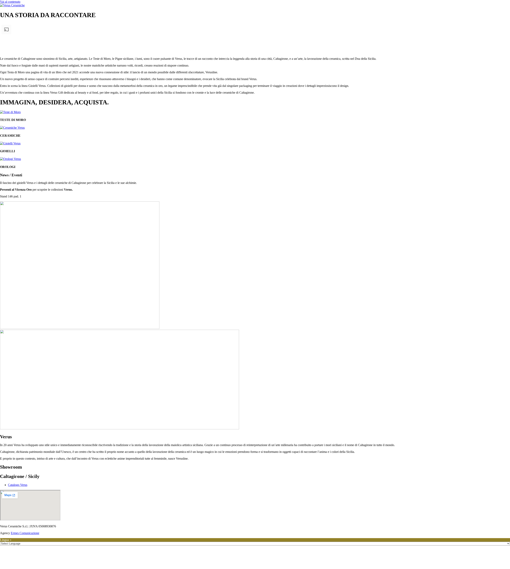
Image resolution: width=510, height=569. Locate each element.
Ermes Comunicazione (25, 533)
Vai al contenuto (10, 1)
